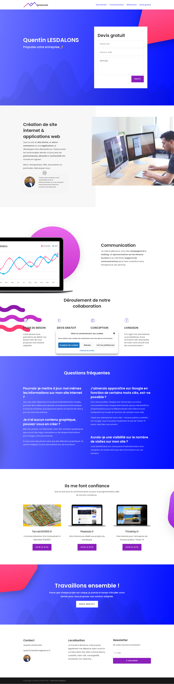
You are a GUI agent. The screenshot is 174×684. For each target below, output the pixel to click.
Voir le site (42, 547)
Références (132, 5)
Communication (117, 5)
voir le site (132, 547)
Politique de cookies (87, 350)
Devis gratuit (145, 5)
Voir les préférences (105, 345)
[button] (114, 333)
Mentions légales (58, 680)
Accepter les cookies (69, 345)
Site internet (101, 5)
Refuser (87, 345)
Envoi (137, 79)
